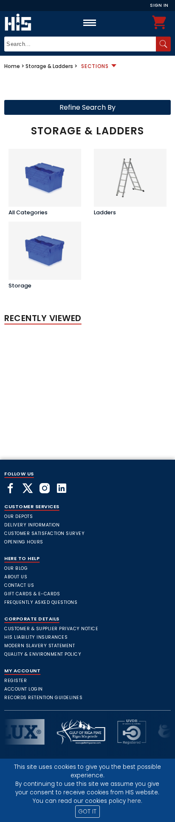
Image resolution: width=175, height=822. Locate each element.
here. (134, 801)
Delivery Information (31, 525)
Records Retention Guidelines (43, 697)
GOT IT (87, 812)
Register (15, 680)
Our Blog (16, 568)
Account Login (23, 689)
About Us (15, 577)
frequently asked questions (40, 602)
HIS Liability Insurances (36, 637)
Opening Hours (23, 542)
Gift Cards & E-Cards (32, 594)
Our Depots (18, 516)
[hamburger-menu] (89, 22)
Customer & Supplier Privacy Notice (51, 629)
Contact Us (19, 585)
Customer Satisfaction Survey (44, 533)
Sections (95, 66)
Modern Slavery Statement (39, 646)
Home (12, 66)
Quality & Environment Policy (42, 654)
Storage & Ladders (49, 66)
